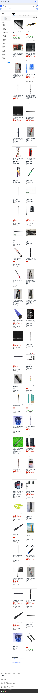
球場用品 (4, 42)
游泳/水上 (3, 47)
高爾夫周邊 (4, 39)
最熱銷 (26, 15)
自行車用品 (3, 53)
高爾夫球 (4, 40)
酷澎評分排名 (15, 15)
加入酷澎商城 (14, 673)
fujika (20, 662)
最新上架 (29, 15)
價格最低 (20, 15)
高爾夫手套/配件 (5, 36)
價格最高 (23, 15)
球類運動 (3, 51)
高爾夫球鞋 (4, 35)
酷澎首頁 (2, 11)
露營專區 (3, 46)
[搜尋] (36, 8)
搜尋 (9, 62)
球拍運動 (3, 50)
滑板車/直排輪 (4, 55)
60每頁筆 (34, 17)
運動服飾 (3, 54)
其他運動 (3, 58)
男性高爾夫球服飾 (5, 32)
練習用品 (4, 43)
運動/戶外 (5, 11)
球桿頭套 (4, 29)
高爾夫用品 (9, 11)
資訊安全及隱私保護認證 (8, 673)
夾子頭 (16, 11)
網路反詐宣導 (19, 673)
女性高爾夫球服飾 (5, 33)
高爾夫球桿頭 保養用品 (6, 31)
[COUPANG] (4, 680)
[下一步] (28, 655)
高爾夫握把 (16, 662)
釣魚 (3, 57)
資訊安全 (2, 673)
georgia (13, 662)
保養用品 (13, 11)
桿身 (4, 28)
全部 (1, 8)
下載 (36, 1)
